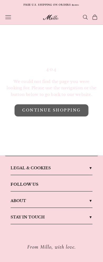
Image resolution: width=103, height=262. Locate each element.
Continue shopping (51, 110)
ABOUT (18, 200)
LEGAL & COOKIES (31, 168)
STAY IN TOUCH (28, 217)
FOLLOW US (25, 184)
